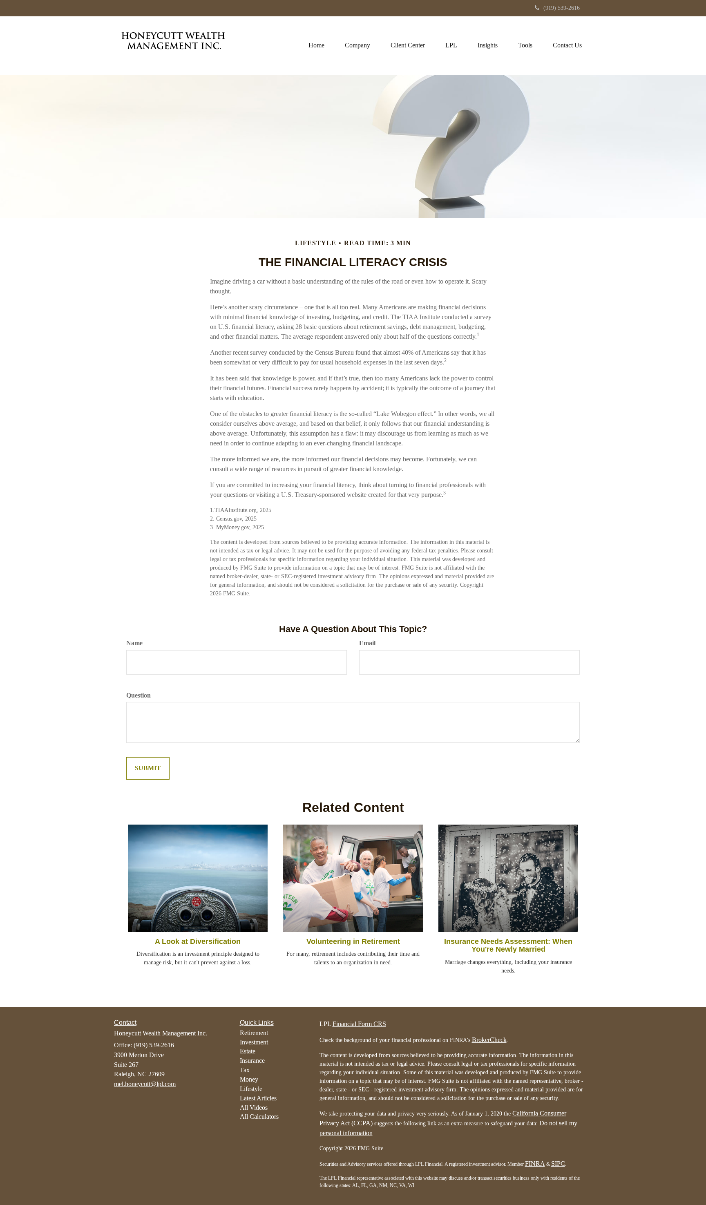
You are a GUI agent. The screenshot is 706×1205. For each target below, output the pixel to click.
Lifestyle (251, 1088)
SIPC (558, 1163)
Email (367, 642)
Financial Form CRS (359, 1023)
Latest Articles (258, 1098)
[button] (357, 45)
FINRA (535, 1163)
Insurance (252, 1060)
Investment (254, 1042)
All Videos (254, 1107)
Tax (245, 1069)
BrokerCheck (489, 1039)
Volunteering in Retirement (353, 941)
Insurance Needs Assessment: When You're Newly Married (508, 945)
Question (138, 695)
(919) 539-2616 (561, 8)
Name (134, 642)
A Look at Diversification (198, 941)
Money (249, 1079)
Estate (247, 1051)
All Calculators (259, 1116)
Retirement (254, 1032)
